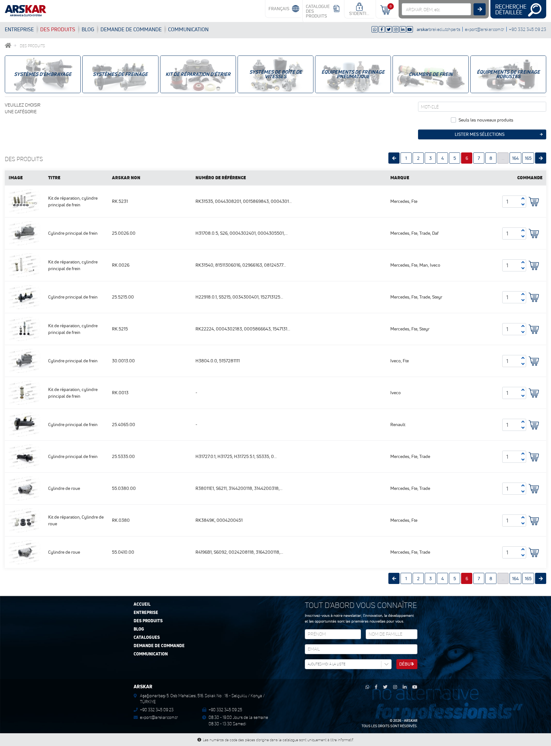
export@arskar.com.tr (484, 29)
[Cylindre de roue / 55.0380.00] (24, 488)
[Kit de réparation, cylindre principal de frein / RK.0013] (24, 392)
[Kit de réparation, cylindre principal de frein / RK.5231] (24, 201)
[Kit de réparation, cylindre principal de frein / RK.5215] (24, 328)
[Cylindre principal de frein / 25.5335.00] (24, 456)
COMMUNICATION (188, 29)
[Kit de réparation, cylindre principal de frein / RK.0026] (24, 265)
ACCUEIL (142, 604)
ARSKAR (410, 720)
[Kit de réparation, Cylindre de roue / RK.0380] (24, 520)
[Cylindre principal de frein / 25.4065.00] (24, 424)
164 (515, 158)
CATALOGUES (147, 637)
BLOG (88, 29)
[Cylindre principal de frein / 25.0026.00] (24, 233)
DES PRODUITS (57, 29)
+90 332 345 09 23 (527, 29)
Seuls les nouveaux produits (486, 120)
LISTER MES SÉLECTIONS (479, 134)
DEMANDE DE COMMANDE (159, 645)
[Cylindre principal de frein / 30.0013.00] (24, 360)
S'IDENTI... (359, 13)
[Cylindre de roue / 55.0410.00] (24, 552)
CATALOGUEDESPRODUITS (318, 11)
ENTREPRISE (19, 29)
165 (528, 158)
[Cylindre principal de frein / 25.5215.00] (24, 296)
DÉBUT (406, 664)
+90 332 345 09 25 (225, 709)
